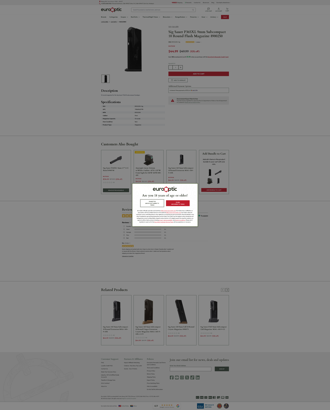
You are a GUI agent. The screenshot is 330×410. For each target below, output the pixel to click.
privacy (161, 220)
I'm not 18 (152, 203)
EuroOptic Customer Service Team (164, 222)
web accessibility (167, 220)
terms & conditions (180, 220)
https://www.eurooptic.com (168, 210)
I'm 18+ (177, 203)
